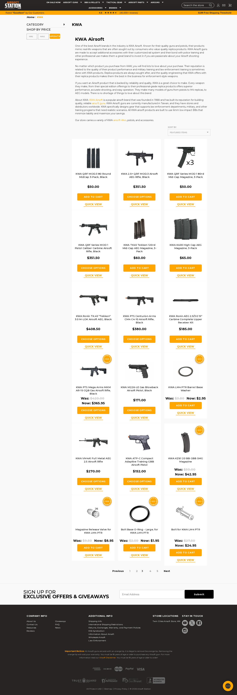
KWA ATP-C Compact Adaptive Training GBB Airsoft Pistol (139, 461)
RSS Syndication (96, 631)
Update (55, 36)
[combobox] (198, 5)
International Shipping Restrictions (106, 624)
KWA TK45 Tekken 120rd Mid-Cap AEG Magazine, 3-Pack (139, 248)
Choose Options (139, 196)
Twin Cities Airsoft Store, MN (166, 621)
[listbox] (189, 132)
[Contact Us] (222, 5)
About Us (31, 621)
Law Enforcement (97, 640)
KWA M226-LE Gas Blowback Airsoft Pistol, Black (139, 389)
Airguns (155, 2)
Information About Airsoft (101, 634)
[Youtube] (185, 623)
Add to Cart (93, 196)
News (57, 627)
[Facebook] (199, 623)
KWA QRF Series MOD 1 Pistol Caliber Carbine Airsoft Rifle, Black (93, 248)
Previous (118, 571)
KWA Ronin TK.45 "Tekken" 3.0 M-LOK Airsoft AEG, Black (93, 318)
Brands (113, 8)
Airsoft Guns (71, 2)
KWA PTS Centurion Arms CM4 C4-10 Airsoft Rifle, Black (139, 319)
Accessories (96, 8)
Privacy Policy (121, 689)
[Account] (216, 5)
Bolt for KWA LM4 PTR (185, 529)
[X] (192, 623)
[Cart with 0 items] (228, 5)
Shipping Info (95, 621)
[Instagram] (185, 630)
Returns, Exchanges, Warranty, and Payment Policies (114, 627)
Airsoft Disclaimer (107, 657)
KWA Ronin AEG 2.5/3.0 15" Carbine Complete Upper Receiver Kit (185, 319)
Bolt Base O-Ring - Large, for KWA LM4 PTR (139, 531)
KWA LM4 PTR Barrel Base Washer (185, 389)
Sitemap (108, 689)
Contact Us (32, 624)
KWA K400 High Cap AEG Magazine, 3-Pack (186, 246)
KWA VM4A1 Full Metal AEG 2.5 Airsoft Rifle (93, 460)
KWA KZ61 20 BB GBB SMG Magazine (185, 460)
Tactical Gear (114, 2)
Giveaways (60, 621)
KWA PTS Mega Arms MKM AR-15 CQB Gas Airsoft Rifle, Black (93, 390)
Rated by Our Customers (25, 12)
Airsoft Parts (136, 2)
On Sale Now (53, 2)
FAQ (57, 624)
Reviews (31, 631)
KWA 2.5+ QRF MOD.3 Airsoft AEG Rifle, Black (139, 175)
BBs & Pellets (92, 2)
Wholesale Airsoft (97, 637)
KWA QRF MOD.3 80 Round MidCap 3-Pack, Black (93, 175)
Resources (31, 627)
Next (167, 571)
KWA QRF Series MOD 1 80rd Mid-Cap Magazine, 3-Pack (185, 175)
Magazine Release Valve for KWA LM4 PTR (93, 531)
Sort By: (172, 127)
